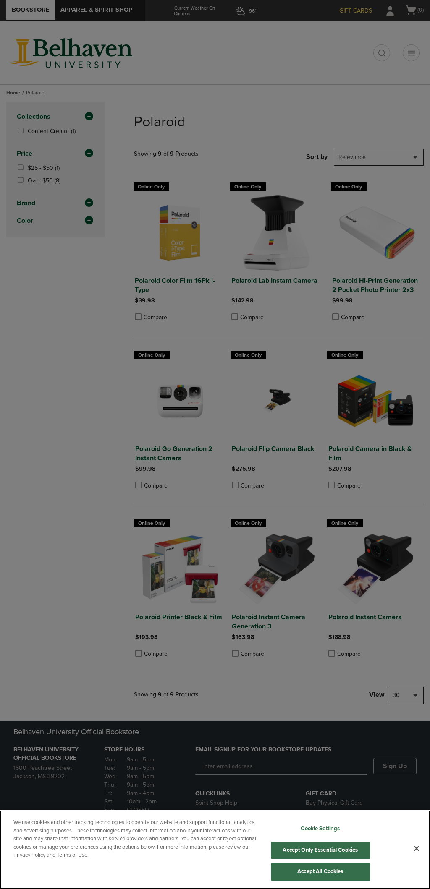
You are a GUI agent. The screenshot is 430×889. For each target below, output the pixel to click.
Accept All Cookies (320, 871)
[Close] (416, 848)
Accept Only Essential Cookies (320, 850)
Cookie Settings (320, 828)
